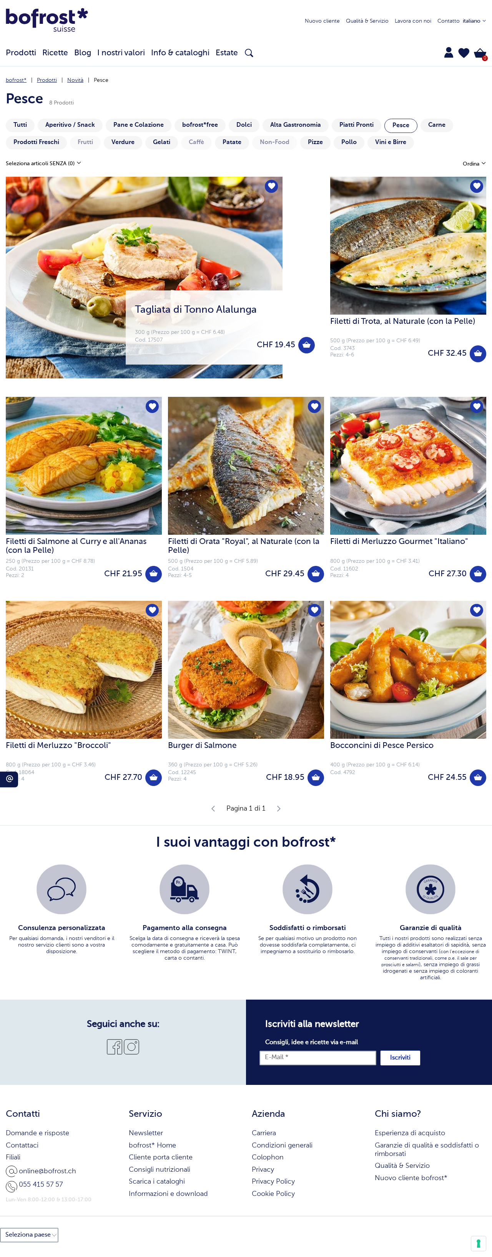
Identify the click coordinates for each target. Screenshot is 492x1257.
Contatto (448, 21)
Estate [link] (227, 53)
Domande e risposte (37, 1133)
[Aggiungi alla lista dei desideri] (271, 186)
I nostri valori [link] (121, 53)
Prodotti (47, 80)
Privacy (263, 1169)
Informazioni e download (168, 1194)
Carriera (264, 1133)
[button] (463, 53)
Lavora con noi (413, 21)
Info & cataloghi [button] (180, 53)
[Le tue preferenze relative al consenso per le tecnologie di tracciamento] (478, 1243)
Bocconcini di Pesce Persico (382, 746)
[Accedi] (448, 52)
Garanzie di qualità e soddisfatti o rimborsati (427, 1150)
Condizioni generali (282, 1145)
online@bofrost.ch (47, 1171)
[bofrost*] (47, 21)
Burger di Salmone (202, 746)
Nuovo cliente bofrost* (411, 1178)
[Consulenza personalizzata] (61, 889)
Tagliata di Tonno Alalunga (196, 310)
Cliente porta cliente (161, 1157)
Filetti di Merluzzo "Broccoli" (58, 746)
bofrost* (16, 80)
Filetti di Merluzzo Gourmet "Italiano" (399, 542)
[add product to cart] (306, 345)
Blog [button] (82, 53)
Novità (75, 80)
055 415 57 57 (41, 1184)
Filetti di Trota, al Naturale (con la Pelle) (402, 322)
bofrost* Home (152, 1145)
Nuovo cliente (322, 21)
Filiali (13, 1157)
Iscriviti (400, 1058)
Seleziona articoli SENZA (40, 163)
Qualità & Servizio (367, 21)
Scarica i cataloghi (157, 1181)
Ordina (472, 164)
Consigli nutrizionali (159, 1169)
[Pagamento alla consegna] (184, 889)
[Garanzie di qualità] (430, 889)
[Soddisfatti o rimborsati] (307, 889)
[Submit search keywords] (249, 53)
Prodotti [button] (21, 53)
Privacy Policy (273, 1181)
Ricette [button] (55, 53)
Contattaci (22, 1145)
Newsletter (146, 1133)
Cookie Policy (273, 1194)
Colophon (268, 1157)
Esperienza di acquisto (410, 1133)
